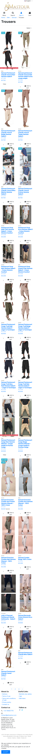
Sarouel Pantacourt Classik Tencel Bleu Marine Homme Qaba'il (8, 191)
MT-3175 (3, 620)
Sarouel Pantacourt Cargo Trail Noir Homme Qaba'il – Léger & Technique (25, 384)
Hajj (20, 696)
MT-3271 (20, 195)
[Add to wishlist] (7, 68)
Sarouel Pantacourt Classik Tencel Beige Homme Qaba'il (8, 133)
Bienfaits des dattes (25, 694)
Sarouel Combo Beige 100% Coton (24, 558)
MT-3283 (3, 78)
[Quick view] (10, 68)
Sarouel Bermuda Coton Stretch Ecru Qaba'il (25, 617)
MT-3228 (20, 389)
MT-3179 (20, 561)
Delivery (4, 694)
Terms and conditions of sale (9, 699)
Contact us (5, 704)
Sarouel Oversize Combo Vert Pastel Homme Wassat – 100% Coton (8, 502)
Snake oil (23, 738)
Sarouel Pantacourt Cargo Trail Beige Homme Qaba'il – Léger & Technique (25, 327)
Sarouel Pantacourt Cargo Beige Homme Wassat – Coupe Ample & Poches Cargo (25, 443)
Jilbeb (18, 738)
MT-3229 (3, 389)
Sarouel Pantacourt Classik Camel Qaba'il (8, 673)
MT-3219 (3, 449)
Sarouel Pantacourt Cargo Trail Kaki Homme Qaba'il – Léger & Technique (8, 327)
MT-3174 (20, 620)
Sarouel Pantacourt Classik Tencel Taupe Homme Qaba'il (25, 133)
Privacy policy (6, 702)
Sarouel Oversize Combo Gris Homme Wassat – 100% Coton (25, 502)
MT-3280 (3, 138)
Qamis (14, 738)
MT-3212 (20, 449)
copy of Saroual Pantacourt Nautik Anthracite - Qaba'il (8, 617)
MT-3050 (3, 676)
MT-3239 (3, 234)
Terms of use (6, 696)
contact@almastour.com (8, 715)
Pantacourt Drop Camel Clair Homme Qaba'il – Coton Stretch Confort (25, 269)
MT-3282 (20, 80)
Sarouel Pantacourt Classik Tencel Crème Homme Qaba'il (25, 191)
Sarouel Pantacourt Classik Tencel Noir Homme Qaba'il (8, 74)
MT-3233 (3, 331)
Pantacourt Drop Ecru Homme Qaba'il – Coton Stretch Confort (25, 230)
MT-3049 (20, 656)
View (4, 84)
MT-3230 (20, 331)
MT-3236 (20, 273)
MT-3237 (3, 273)
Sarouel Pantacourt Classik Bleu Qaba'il (25, 653)
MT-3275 (3, 195)
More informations (12, 748)
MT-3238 (20, 234)
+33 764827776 (8, 710)
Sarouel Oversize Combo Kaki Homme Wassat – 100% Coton (8, 560)
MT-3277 (20, 138)
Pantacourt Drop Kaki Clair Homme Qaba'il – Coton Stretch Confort (7, 230)
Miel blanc (22, 698)
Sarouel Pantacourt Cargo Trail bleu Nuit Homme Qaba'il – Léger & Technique (8, 384)
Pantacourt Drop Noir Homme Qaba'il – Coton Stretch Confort (8, 269)
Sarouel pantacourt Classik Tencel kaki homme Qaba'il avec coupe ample (25, 75)
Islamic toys (23, 736)
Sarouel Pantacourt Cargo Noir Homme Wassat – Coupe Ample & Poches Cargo (8, 443)
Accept (5, 752)
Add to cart (28, 87)
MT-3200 (3, 564)
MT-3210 (20, 506)
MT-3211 (3, 506)
